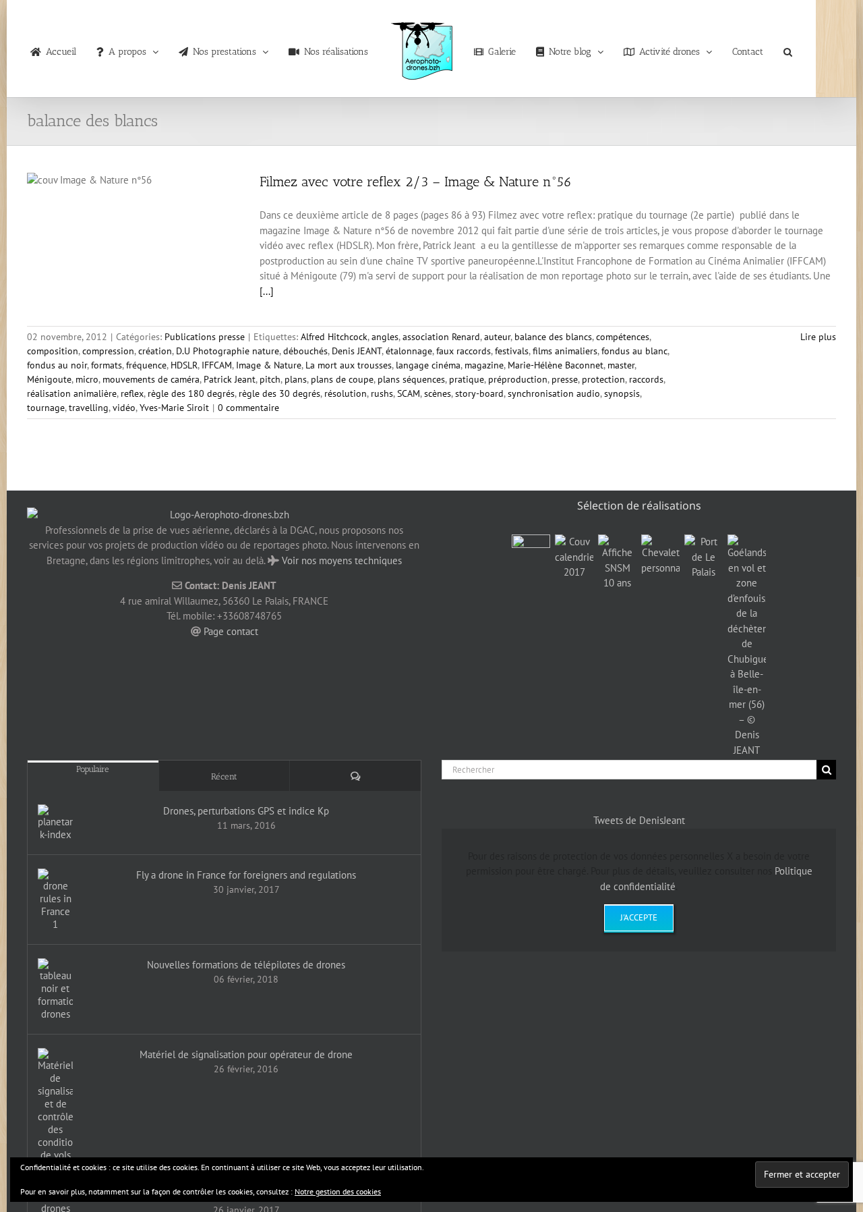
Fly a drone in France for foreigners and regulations (246, 875)
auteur (497, 337)
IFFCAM (217, 365)
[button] (764, 48)
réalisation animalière (72, 393)
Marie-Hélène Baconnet (555, 365)
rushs (382, 393)
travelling (89, 408)
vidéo (124, 408)
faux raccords (463, 351)
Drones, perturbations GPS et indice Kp (246, 810)
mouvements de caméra (151, 379)
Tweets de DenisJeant (639, 820)
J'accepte (638, 917)
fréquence (146, 365)
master (620, 365)
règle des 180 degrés (191, 393)
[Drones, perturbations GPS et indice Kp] (55, 822)
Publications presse (205, 337)
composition (52, 351)
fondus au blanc (634, 351)
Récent (224, 776)
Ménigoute (49, 379)
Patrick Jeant (230, 379)
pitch (270, 379)
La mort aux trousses (348, 365)
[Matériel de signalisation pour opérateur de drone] (55, 1104)
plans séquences (411, 379)
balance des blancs (553, 337)
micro (87, 379)
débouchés (305, 351)
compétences (622, 337)
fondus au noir (57, 365)
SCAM (408, 393)
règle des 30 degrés (279, 393)
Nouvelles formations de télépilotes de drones (246, 964)
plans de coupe (342, 379)
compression (108, 351)
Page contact (231, 631)
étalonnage (409, 351)
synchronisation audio (554, 393)
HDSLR (184, 365)
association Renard (441, 337)
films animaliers (565, 351)
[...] (267, 291)
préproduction (517, 379)
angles (384, 337)
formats (106, 365)
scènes (437, 393)
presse (565, 379)
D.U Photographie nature (227, 351)
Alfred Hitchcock (334, 337)
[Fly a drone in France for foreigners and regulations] (55, 900)
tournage (46, 408)
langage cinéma (428, 365)
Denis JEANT (357, 351)
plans (296, 379)
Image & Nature (268, 365)
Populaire (92, 769)
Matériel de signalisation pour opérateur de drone (246, 1054)
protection (603, 379)
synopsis (622, 393)
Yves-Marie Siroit (174, 408)
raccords (646, 379)
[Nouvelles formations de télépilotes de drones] (55, 989)
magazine (484, 365)
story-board (479, 393)
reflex (132, 393)
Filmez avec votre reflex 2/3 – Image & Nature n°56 (416, 181)
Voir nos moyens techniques (342, 560)
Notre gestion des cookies (338, 1191)
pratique (466, 379)
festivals (512, 351)
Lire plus (818, 337)
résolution (345, 393)
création (155, 351)
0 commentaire (248, 408)
